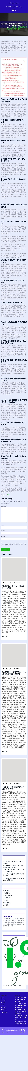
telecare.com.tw (14, 3)
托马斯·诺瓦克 (7, 631)
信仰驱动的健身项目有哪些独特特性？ (10, 92)
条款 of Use (4, 1058)
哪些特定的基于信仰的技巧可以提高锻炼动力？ (14, 81)
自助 (8, 27)
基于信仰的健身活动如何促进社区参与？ (12, 97)
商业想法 (5, 939)
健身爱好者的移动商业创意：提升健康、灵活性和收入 (20, 1047)
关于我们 (3, 1048)
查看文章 (8, 7)
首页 (13, 7)
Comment (4, 554)
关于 (20, 7)
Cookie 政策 (4, 1060)
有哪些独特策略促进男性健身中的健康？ (11, 84)
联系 (17, 7)
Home (3, 27)
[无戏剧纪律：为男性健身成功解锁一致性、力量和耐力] (14, 818)
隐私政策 (3, 1055)
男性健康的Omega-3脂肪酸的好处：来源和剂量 (21, 1066)
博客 (2, 1053)
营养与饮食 (6, 951)
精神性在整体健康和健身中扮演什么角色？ (12, 87)
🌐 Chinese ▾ (22, 1068)
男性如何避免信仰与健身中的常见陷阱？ (12, 103)
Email (3, 579)
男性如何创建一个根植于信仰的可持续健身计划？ (14, 107)
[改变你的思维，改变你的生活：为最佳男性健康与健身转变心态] (14, 703)
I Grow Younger (18, 1034)
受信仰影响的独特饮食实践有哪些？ (12, 89)
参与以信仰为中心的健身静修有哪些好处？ (13, 98)
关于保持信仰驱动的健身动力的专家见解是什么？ (14, 105)
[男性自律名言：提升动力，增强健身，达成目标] (14, 617)
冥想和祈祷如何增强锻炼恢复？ (11, 90)
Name (3, 573)
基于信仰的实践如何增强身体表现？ (11, 79)
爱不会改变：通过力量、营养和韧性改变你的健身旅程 (20, 1053)
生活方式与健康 (7, 943)
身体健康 (5, 953)
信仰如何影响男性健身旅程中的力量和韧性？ (12, 76)
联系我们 (3, 1051)
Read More (5, 684)
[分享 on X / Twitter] (15, 10)
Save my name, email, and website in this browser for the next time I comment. (12, 593)
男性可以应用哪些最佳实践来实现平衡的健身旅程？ (13, 101)
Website (3, 585)
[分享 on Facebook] (13, 10)
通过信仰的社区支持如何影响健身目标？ (13, 82)
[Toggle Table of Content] (24, 74)
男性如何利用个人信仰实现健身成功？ (11, 86)
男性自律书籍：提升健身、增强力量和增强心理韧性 (20, 1059)
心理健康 (5, 941)
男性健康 (5, 946)
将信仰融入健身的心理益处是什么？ (11, 77)
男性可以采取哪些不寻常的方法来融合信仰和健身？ (13, 94)
